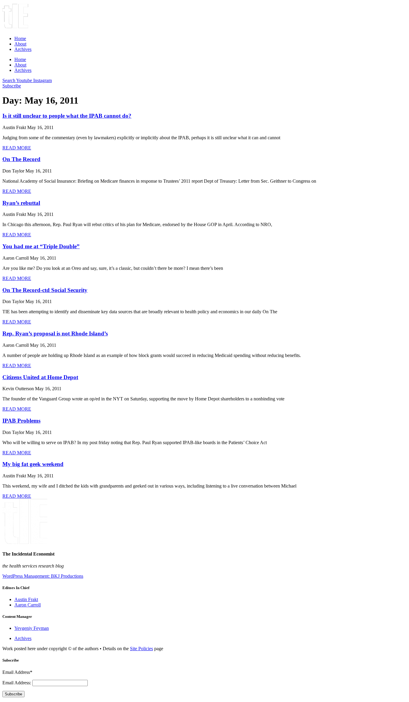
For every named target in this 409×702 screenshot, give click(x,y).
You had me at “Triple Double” (41, 246)
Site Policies (141, 648)
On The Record (21, 159)
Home (20, 38)
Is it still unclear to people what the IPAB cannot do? (66, 116)
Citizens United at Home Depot (40, 377)
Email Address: (17, 682)
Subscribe (13, 694)
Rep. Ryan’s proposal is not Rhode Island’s (55, 333)
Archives (22, 49)
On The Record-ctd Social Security (44, 290)
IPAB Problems (21, 420)
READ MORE (16, 147)
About (20, 43)
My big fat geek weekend (32, 464)
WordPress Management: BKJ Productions (42, 576)
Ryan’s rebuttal (21, 203)
